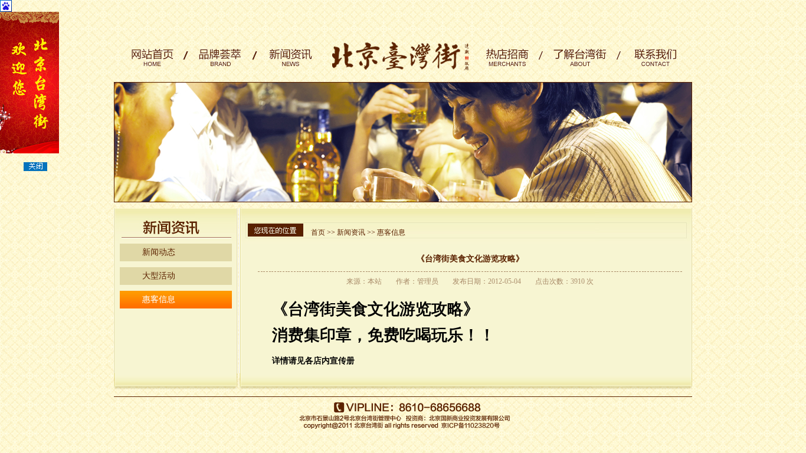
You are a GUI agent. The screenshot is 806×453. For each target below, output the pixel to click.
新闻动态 (158, 252)
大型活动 (158, 275)
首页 (318, 232)
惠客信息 (158, 299)
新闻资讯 (351, 232)
